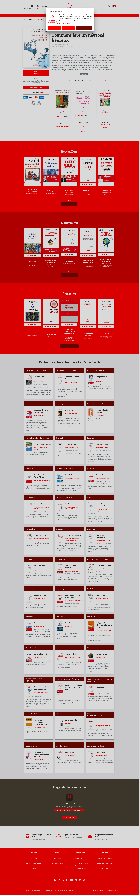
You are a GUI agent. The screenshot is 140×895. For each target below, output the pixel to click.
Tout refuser (68, 28)
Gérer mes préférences (84, 28)
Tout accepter (54, 28)
